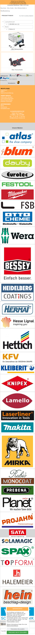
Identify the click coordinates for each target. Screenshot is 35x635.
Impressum (4, 90)
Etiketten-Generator (6, 101)
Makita (11, 29)
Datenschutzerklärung (7, 93)
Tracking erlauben (17, 629)
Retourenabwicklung (6, 100)
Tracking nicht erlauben (17, 632)
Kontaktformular (5, 108)
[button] (26, 16)
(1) (14, 24)
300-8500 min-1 (14, 24)
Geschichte (4, 107)
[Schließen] (25, 608)
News (2, 105)
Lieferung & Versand (6, 97)
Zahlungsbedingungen (7, 98)
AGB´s (2, 91)
